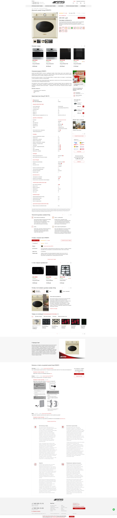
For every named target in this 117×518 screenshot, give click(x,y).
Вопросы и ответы (64, 507)
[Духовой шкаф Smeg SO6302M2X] (38, 53)
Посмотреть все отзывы (66, 240)
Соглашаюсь (72, 516)
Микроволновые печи (62, 316)
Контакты (62, 509)
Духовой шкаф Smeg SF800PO (46, 413)
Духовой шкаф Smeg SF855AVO (48, 368)
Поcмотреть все (79, 376)
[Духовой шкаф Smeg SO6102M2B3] (79, 53)
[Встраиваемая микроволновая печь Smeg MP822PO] (36, 322)
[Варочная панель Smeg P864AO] (85, 322)
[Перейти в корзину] (81, 3)
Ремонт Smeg (52, 508)
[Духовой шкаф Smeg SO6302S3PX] (51, 53)
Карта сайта (74, 513)
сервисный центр (62, 418)
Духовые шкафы (38, 316)
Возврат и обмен (53, 509)
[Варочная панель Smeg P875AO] (75, 322)
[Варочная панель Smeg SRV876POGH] (55, 322)
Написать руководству (79, 508)
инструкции (48, 381)
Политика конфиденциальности (54, 513)
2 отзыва (65, 13)
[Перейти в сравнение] (77, 3)
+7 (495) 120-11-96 (79, 158)
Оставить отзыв (35, 240)
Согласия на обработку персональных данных (59, 517)
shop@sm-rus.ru (76, 504)
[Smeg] (58, 2)
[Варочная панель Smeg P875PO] (65, 322)
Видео (62, 508)
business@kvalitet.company (78, 506)
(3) (84, 61)
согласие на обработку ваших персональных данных (50, 516)
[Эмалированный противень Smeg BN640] (75, 103)
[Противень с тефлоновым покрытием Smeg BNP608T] (75, 110)
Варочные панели (47, 316)
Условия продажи (63, 513)
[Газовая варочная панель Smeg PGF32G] (65, 270)
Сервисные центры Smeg (54, 507)
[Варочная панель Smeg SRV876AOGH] (46, 322)
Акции (74, 1)
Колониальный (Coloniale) (50, 314)
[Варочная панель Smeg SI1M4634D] (51, 270)
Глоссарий (62, 506)
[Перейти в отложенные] (73, 3)
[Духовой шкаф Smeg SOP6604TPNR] (65, 53)
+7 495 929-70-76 (35, 2)
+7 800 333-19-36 (35, 3)
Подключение (52, 506)
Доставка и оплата (53, 505)
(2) (56, 278)
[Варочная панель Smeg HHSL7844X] (38, 270)
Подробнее (79, 151)
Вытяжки (54, 316)
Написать (79, 161)
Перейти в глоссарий (53, 308)
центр (51, 373)
